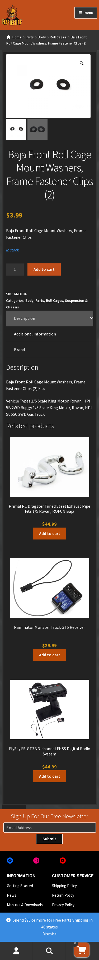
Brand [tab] (19, 349)
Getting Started (20, 885)
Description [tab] (24, 318)
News (11, 895)
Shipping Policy (64, 885)
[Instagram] (36, 860)
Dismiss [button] (49, 933)
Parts (30, 37)
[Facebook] (10, 860)
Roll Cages (58, 37)
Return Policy (63, 895)
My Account (16, 951)
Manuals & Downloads (25, 904)
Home (17, 37)
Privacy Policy (63, 904)
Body (42, 37)
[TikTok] (89, 860)
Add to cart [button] (49, 533)
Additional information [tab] (35, 334)
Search (49, 951)
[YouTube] (63, 860)
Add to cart (44, 269)
